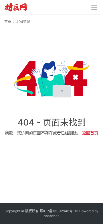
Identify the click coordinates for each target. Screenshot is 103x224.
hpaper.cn (52, 216)
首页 (7, 22)
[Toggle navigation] (94, 7)
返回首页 (90, 132)
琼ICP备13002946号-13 (59, 211)
